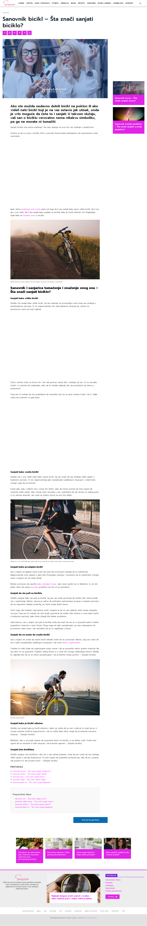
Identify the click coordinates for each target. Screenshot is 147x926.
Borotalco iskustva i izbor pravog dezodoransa (58, 853)
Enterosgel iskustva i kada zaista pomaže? (86, 853)
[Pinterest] (19, 33)
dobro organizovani (71, 642)
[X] (24, 33)
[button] (140, 3)
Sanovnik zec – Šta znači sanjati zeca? (30, 798)
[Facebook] (5, 33)
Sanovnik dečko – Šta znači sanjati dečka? (30, 774)
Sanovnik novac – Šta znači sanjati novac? (126, 99)
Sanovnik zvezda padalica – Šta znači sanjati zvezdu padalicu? (128, 126)
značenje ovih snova (31, 209)
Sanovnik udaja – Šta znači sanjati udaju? (29, 779)
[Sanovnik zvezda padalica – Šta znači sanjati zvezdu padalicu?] (129, 114)
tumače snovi (28, 215)
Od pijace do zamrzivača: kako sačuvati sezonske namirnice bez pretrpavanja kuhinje (29, 855)
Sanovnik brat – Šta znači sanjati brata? (29, 777)
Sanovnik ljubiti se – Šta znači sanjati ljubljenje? (32, 782)
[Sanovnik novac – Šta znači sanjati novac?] (129, 88)
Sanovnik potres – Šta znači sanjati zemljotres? (32, 771)
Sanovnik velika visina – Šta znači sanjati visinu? (34, 801)
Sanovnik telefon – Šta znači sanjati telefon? (33, 804)
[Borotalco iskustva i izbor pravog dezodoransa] (58, 844)
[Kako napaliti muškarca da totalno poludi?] (117, 844)
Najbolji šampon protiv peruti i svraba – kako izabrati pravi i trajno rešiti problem (72, 897)
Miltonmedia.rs (91, 918)
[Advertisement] (55, 173)
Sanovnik (6, 13)
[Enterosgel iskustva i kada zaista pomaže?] (88, 844)
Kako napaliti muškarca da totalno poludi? (117, 853)
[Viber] (14, 33)
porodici (34, 587)
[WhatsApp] (10, 33)
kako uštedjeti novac (46, 583)
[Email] (29, 33)
